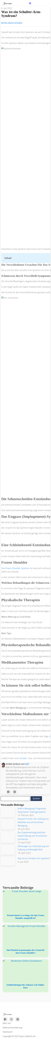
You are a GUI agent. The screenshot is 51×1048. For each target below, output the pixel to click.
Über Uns (7, 1023)
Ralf (27, 763)
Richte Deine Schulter (11, 22)
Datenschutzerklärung (12, 1027)
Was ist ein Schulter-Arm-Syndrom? (34, 858)
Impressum (8, 1032)
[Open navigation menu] (30, 3)
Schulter (23, 758)
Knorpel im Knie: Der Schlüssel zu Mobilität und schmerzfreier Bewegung (33, 822)
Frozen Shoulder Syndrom (17, 568)
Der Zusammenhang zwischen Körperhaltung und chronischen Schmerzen (32, 836)
